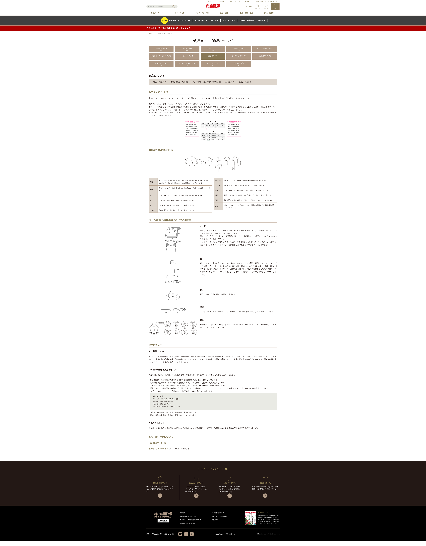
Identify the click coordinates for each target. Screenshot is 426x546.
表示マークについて (239, 56)
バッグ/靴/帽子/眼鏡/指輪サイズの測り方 (206, 82)
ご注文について (187, 48)
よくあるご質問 (239, 63)
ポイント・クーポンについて (161, 56)
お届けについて (239, 48)
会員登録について (265, 56)
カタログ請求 (259, 1)
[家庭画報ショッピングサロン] (213, 6)
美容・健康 (224, 13)
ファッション (180, 13)
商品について (212, 56)
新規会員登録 (273, 1)
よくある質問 (233, 1)
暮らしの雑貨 (268, 13)
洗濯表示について (245, 82)
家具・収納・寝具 (246, 13)
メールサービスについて (187, 63)
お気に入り (266, 8)
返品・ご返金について (264, 48)
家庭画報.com (219, 534)
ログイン (257, 8)
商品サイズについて (160, 82)
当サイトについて (213, 63)
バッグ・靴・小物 (202, 13)
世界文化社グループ (232, 534)
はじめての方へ (209, 1)
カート (275, 8)
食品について (230, 82)
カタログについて (161, 63)
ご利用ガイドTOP (161, 48)
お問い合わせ (245, 1)
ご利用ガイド (221, 1)
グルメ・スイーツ (157, 13)
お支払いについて (213, 48)
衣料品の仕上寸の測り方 (179, 82)
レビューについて (187, 56)
